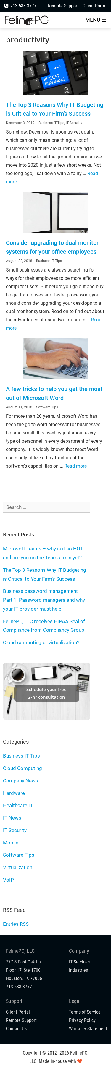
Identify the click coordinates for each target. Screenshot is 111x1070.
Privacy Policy (82, 1020)
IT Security (74, 123)
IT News (12, 818)
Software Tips (47, 407)
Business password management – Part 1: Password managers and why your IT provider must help (44, 600)
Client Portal (95, 6)
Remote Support (63, 6)
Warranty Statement (88, 1028)
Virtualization (17, 867)
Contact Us (16, 1028)
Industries (78, 970)
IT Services (79, 962)
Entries (16, 924)
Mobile (10, 843)
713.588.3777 (23, 6)
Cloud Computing (22, 768)
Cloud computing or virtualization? (41, 642)
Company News (20, 781)
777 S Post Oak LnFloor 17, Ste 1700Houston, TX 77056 (24, 970)
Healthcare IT (18, 805)
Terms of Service (85, 1012)
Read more (75, 466)
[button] (95, 20)
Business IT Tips (51, 123)
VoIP (8, 880)
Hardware (14, 793)
